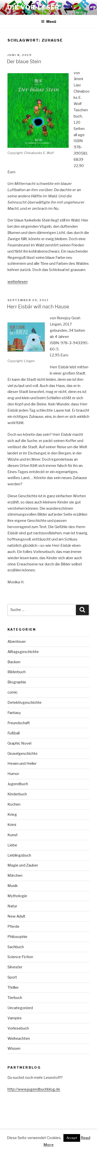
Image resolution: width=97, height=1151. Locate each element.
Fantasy (14, 713)
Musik (12, 885)
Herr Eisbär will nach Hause (38, 307)
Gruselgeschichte (22, 753)
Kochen (13, 804)
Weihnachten (18, 1038)
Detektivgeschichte (24, 702)
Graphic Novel (19, 743)
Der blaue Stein (24, 61)
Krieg (12, 814)
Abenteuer (16, 641)
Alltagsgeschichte (23, 652)
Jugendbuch (17, 784)
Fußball (13, 733)
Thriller (13, 987)
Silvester (14, 967)
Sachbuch (15, 947)
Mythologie (17, 896)
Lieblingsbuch (19, 855)
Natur (12, 906)
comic (12, 692)
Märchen (14, 875)
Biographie (16, 682)
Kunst (12, 835)
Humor (13, 773)
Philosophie (17, 936)
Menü (51, 21)
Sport (12, 977)
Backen (13, 662)
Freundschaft (18, 723)
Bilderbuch (16, 672)
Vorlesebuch (18, 1028)
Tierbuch (14, 997)
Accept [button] (71, 1138)
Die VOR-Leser (33, 7)
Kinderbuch (17, 794)
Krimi (11, 824)
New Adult (16, 916)
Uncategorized (20, 1008)
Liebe (12, 845)
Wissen (13, 1048)
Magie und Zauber (22, 865)
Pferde (13, 926)
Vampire (14, 1018)
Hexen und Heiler (22, 763)
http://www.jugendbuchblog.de (33, 1089)
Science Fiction (20, 957)
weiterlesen (17, 281)
